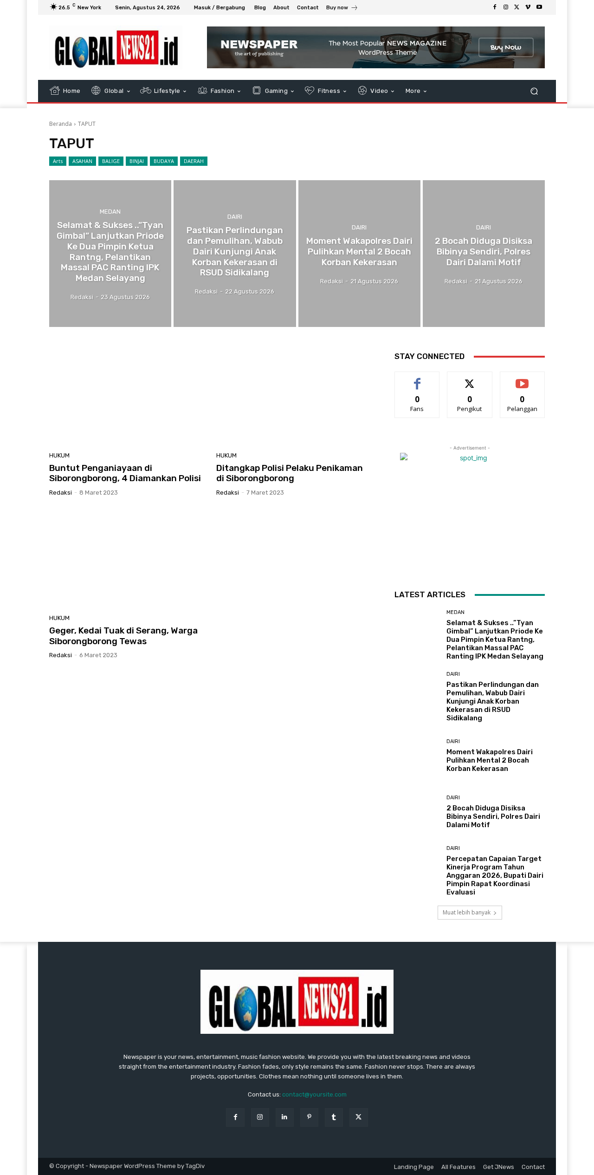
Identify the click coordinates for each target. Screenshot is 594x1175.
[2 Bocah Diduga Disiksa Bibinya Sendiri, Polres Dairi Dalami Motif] (484, 253)
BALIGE (111, 160)
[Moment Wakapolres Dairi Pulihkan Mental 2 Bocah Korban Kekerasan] (359, 253)
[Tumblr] (334, 1117)
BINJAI (136, 160)
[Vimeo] (528, 7)
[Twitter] (517, 7)
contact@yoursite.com (314, 1094)
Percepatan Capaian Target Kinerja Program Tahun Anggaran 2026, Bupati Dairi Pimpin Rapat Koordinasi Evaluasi (494, 875)
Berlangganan (523, 378)
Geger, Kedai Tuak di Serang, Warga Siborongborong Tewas (123, 635)
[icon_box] (342, 8)
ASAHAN (82, 160)
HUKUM (59, 455)
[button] (534, 91)
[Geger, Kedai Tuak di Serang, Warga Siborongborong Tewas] (127, 559)
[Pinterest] (309, 1117)
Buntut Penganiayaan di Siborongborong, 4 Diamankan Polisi (125, 473)
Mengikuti (469, 378)
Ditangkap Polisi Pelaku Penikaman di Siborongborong (289, 473)
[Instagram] (505, 7)
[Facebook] (494, 7)
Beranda (60, 124)
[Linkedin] (285, 1117)
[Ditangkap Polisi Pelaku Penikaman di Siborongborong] (294, 396)
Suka (417, 378)
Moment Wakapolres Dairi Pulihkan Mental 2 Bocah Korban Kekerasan (489, 760)
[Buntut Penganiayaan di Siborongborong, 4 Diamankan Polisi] (127, 396)
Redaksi (60, 492)
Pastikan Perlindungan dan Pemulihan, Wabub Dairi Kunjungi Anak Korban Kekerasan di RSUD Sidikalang (492, 701)
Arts (58, 160)
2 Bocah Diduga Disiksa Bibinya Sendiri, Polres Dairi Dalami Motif (493, 816)
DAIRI (234, 217)
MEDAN (110, 212)
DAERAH (194, 160)
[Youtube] (539, 7)
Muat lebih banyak (467, 912)
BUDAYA (164, 160)
